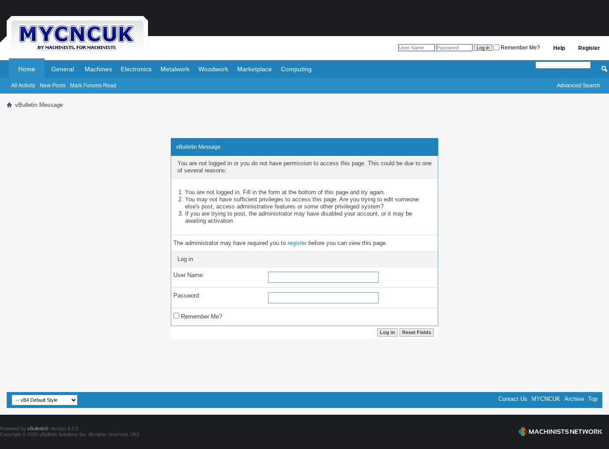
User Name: (188, 275)
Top (592, 399)
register (297, 243)
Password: (187, 295)
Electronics (136, 69)
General (62, 69)
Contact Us (512, 399)
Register (589, 48)
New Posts (53, 85)
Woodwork (213, 69)
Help (559, 48)
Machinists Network (560, 431)
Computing (296, 69)
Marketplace (254, 69)
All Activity (23, 85)
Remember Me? (519, 48)
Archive (574, 399)
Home (26, 69)
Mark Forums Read (93, 85)
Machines (98, 69)
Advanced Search (578, 85)
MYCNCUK (545, 399)
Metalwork (174, 69)
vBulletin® (38, 428)
